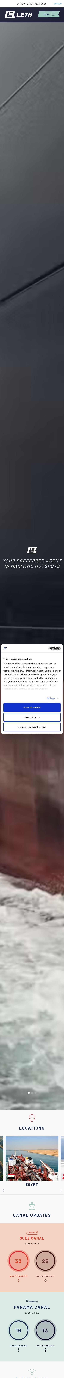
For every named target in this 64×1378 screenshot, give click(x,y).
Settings (51, 698)
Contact (58, 4)
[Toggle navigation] (49, 14)
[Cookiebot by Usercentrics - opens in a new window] (48, 648)
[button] (29, 1093)
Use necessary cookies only (32, 727)
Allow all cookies (32, 707)
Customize (30, 717)
